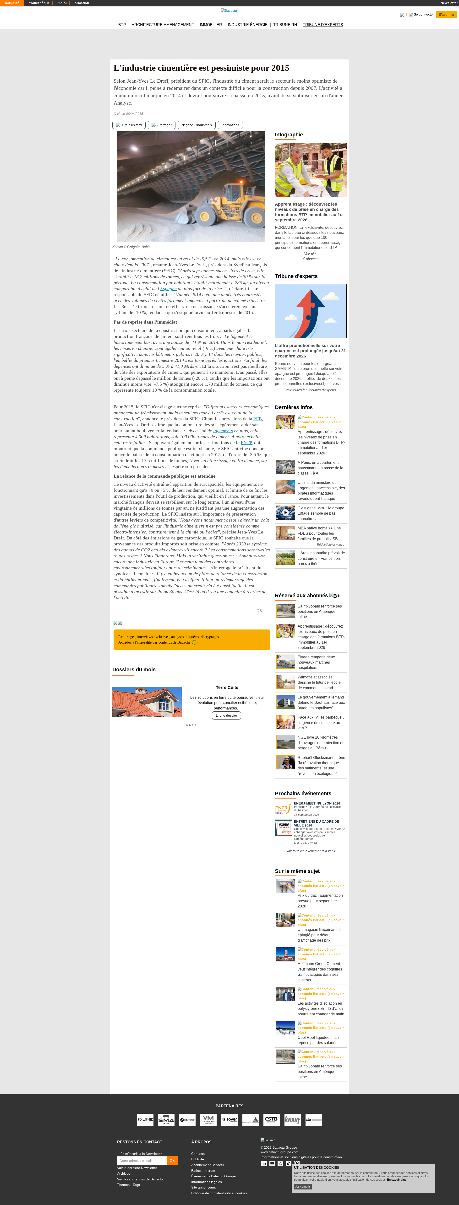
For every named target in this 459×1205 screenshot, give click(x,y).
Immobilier (211, 25)
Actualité (12, 3)
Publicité (197, 1159)
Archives (123, 1173)
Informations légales (206, 1182)
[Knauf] (292, 1119)
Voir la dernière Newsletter (137, 1168)
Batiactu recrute (203, 1171)
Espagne (168, 288)
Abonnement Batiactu (207, 1165)
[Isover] (229, 1119)
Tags (136, 1185)
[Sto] (314, 1119)
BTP (122, 25)
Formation (80, 3)
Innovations (230, 125)
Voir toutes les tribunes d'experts (310, 390)
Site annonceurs (203, 1187)
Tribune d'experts (323, 25)
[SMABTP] (166, 1119)
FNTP (246, 442)
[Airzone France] (187, 1119)
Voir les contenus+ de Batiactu (140, 1179)
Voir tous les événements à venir (310, 851)
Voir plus (310, 254)
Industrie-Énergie (248, 25)
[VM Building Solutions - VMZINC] (208, 1119)
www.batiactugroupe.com (280, 1152)
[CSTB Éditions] (271, 1119)
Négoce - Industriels (196, 125)
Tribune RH (285, 25)
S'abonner (446, 14)
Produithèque (38, 3)
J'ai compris (303, 1186)
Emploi (61, 3)
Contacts (198, 1154)
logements (223, 430)
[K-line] (145, 1119)
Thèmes (123, 1185)
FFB (257, 418)
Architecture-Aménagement (163, 25)
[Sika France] (250, 1119)
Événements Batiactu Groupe (213, 1176)
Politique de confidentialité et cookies (219, 1193)
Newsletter (449, 3)
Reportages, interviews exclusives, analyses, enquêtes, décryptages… (170, 639)
